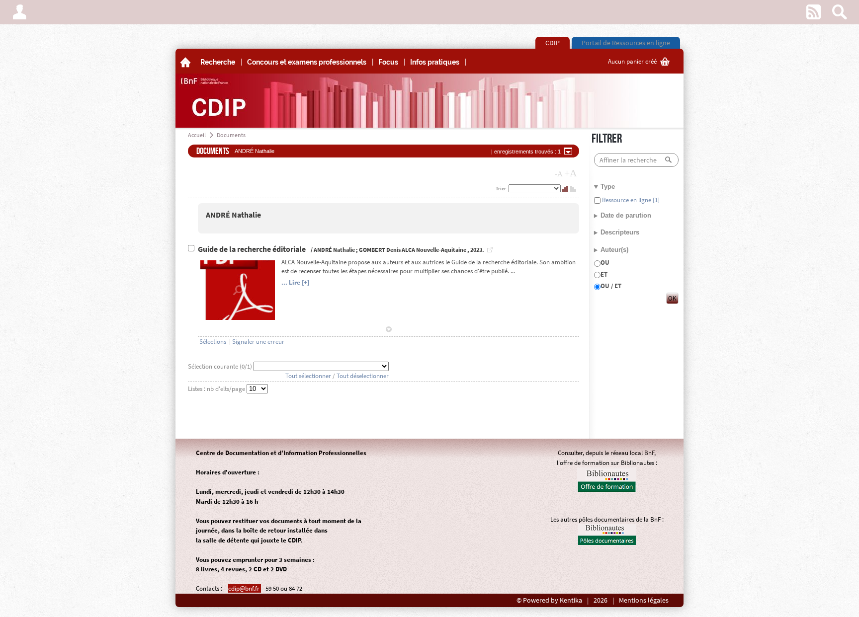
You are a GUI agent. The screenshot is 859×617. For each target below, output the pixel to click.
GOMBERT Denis (380, 249)
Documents (231, 135)
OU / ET (611, 286)
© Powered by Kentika (549, 600)
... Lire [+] (295, 282)
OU (605, 262)
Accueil (197, 135)
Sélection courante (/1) (221, 366)
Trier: (502, 188)
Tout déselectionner (363, 376)
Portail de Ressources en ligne (626, 42)
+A (570, 172)
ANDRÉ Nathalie (233, 215)
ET (604, 274)
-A (559, 174)
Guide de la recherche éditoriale (252, 249)
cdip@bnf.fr (244, 588)
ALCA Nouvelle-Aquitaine (434, 249)
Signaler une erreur (258, 341)
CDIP (552, 42)
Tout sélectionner (308, 376)
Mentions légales (644, 600)
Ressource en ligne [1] (630, 200)
